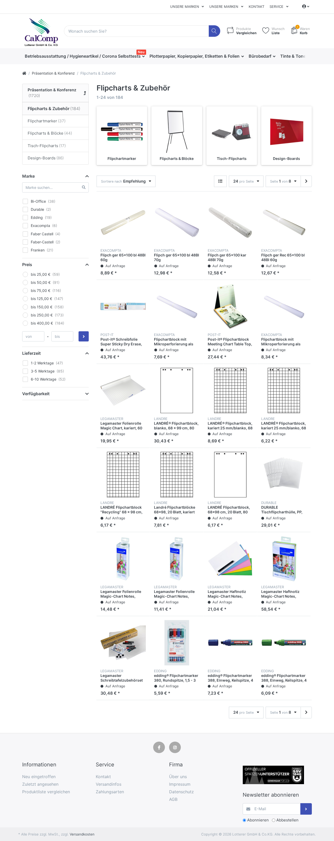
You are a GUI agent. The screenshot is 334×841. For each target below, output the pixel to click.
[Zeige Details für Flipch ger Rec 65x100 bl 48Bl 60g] (284, 222)
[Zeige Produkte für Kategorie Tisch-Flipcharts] (232, 132)
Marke (28, 176)
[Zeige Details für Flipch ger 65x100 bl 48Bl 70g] (176, 222)
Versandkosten (82, 834)
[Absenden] (306, 809)
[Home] (24, 73)
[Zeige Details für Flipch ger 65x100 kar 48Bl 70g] (230, 222)
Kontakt (256, 6)
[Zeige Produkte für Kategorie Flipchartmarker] (122, 132)
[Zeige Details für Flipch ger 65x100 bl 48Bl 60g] (123, 222)
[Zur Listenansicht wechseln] (220, 181)
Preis (27, 264)
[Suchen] (214, 31)
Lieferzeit (31, 353)
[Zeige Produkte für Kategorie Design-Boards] (286, 132)
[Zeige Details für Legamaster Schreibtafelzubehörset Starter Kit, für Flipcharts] (123, 642)
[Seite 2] (306, 181)
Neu (141, 52)
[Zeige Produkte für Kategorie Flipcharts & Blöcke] (177, 132)
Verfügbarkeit (36, 393)
